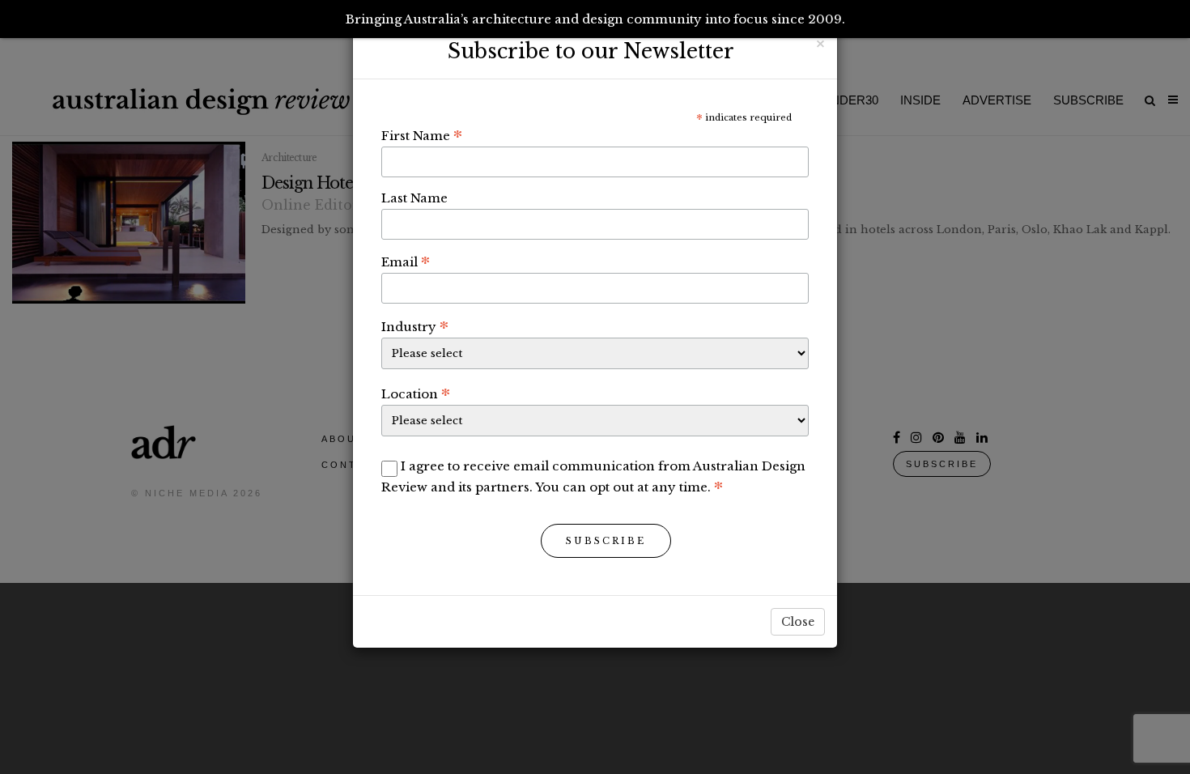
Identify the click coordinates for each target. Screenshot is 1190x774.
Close (797, 622)
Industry (414, 326)
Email (405, 261)
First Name (421, 135)
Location (415, 393)
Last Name (414, 198)
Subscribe (606, 540)
